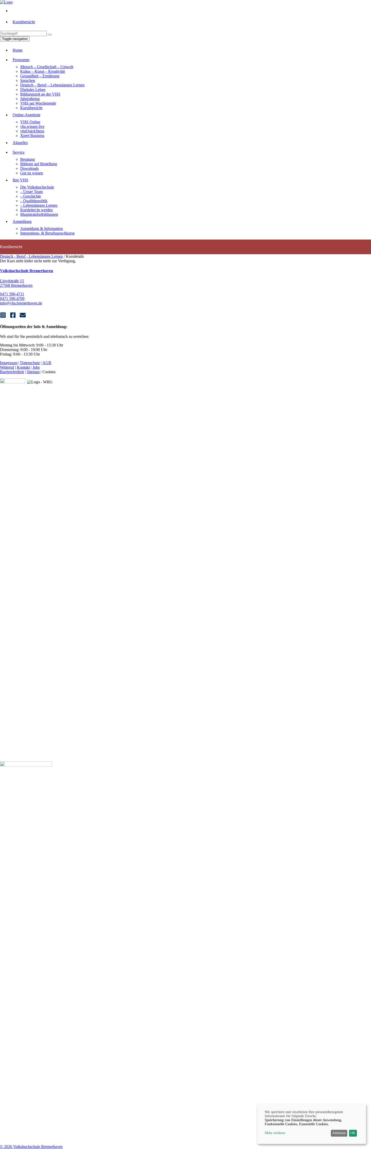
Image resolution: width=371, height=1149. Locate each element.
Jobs (36, 367)
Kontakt (23, 367)
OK (352, 1133)
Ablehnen (339, 1133)
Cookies (49, 372)
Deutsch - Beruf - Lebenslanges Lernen (31, 256)
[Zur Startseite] (6, 2)
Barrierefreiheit (12, 372)
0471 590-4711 (12, 294)
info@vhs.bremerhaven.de (21, 303)
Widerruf (7, 367)
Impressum (8, 363)
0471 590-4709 (12, 298)
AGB (46, 363)
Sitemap (33, 372)
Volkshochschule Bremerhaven (26, 271)
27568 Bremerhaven (16, 285)
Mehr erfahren (275, 1133)
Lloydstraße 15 (12, 281)
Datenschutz (30, 363)
